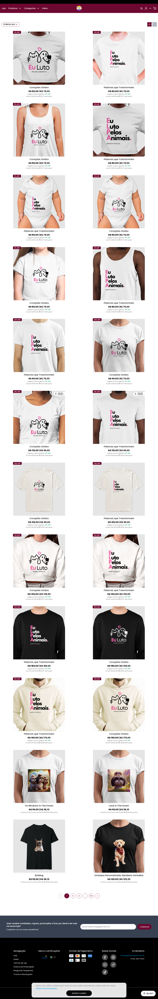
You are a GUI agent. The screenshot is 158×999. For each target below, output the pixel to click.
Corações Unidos (39, 87)
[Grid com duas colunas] (149, 24)
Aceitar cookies (79, 993)
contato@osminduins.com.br (132, 955)
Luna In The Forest (119, 805)
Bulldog (39, 875)
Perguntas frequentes (23, 970)
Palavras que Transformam (119, 87)
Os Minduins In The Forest (39, 805)
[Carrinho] (154, 8)
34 (91, 895)
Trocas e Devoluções (23, 974)
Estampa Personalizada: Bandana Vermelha (119, 875)
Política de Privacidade (24, 967)
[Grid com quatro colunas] (154, 24)
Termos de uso (20, 963)
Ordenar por (9, 24)
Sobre (45, 8)
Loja (4, 8)
